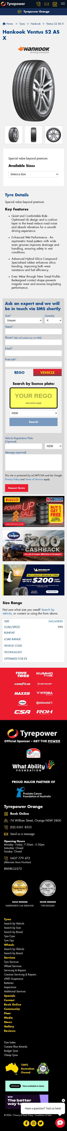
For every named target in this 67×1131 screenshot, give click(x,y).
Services (9, 957)
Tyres (7, 919)
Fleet (7, 1013)
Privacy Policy (12, 479)
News (8, 1022)
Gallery (9, 1026)
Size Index (10, 1042)
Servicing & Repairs (15, 970)
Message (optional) (15, 452)
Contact (9, 1000)
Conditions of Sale (43, 1115)
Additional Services (15, 991)
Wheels (9, 945)
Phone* (23, 337)
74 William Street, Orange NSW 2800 (35, 820)
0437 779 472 (17, 860)
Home (9, 23)
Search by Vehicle (14, 923)
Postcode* (10, 359)
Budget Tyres (11, 1051)
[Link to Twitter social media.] (41, 1123)
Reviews (9, 1031)
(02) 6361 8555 (21, 827)
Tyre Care (9, 936)
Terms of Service (34, 479)
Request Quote (16, 488)
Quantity (49, 315)
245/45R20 (55, 621)
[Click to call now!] (38, 4)
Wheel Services (12, 966)
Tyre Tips (9, 940)
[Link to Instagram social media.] (34, 1123)
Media (8, 1017)
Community (12, 1009)
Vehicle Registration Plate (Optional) (19, 439)
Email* (9, 348)
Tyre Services (11, 962)
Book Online (12, 1004)
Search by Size (12, 927)
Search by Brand (13, 932)
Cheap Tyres (11, 1055)
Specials (9, 996)
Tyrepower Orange (36, 11)
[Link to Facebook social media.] (26, 1123)
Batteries (8, 983)
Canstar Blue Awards (15, 1046)
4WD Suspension (13, 978)
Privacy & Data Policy (23, 1115)
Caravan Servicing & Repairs (20, 974)
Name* (9, 327)
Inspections (10, 987)
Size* (8, 315)
